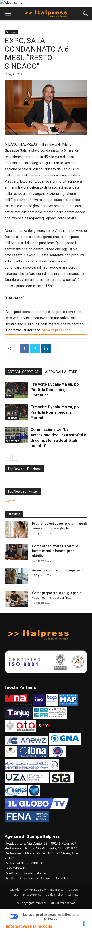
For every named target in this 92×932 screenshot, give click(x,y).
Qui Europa (12, 440)
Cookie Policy (54, 895)
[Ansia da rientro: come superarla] (16, 576)
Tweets (10, 501)
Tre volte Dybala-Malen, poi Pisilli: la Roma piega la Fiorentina (55, 389)
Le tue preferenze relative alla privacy (51, 916)
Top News (11, 32)
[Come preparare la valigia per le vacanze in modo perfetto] (16, 599)
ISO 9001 (73, 890)
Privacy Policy (32, 895)
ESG (16, 895)
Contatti (73, 895)
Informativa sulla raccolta (29, 926)
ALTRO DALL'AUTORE (61, 372)
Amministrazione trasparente (43, 890)
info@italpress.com (56, 330)
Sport (9, 395)
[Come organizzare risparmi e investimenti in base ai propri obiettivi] (16, 552)
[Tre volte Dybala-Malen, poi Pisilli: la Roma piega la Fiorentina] (16, 390)
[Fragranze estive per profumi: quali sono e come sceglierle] (16, 529)
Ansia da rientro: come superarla (57, 570)
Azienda (14, 890)
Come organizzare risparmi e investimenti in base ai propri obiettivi (55, 551)
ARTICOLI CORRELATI (23, 372)
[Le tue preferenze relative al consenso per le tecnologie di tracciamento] (83, 923)
